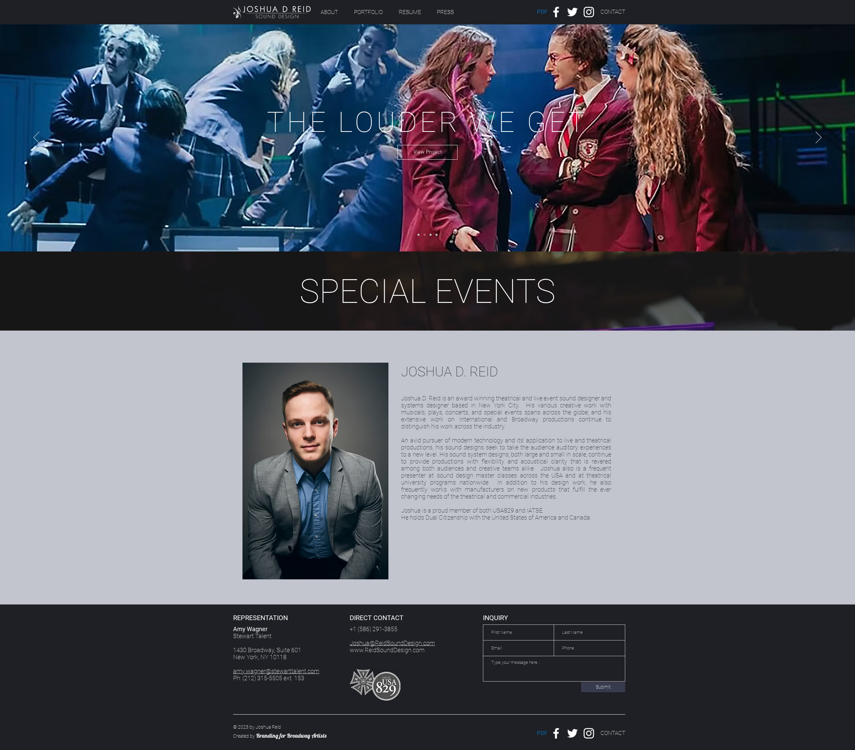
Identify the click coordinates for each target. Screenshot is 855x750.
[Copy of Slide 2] (423, 309)
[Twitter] (572, 12)
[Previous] (36, 138)
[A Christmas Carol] (418, 235)
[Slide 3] (432, 309)
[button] (612, 12)
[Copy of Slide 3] (440, 309)
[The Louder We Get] (424, 235)
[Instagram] (589, 12)
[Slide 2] (415, 309)
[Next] (819, 138)
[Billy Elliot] (437, 235)
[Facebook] (556, 12)
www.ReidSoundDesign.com (387, 649)
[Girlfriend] (431, 235)
